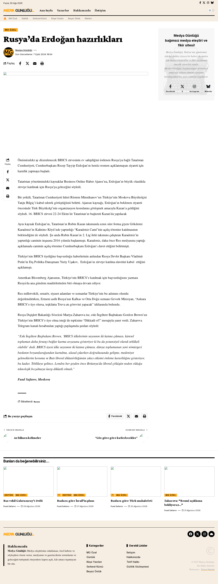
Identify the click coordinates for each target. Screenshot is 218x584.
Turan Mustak (208, 569)
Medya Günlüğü (23, 50)
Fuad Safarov (9, 506)
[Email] (34, 63)
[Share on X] (27, 63)
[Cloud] (211, 534)
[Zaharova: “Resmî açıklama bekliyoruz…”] (189, 482)
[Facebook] (200, 3)
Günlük (25, 18)
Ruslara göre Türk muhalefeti (131, 500)
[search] (203, 10)
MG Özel (13, 18)
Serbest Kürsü (40, 18)
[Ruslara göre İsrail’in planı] (82, 482)
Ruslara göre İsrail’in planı (75, 500)
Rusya (37, 401)
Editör (9, 495)
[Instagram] (208, 3)
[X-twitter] (197, 534)
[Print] (42, 63)
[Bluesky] (212, 3)
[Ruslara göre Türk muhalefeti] (136, 482)
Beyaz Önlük (74, 18)
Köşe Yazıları (57, 18)
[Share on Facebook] (20, 63)
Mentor (88, 18)
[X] (204, 3)
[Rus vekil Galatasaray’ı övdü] (28, 482)
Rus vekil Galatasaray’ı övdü (23, 500)
